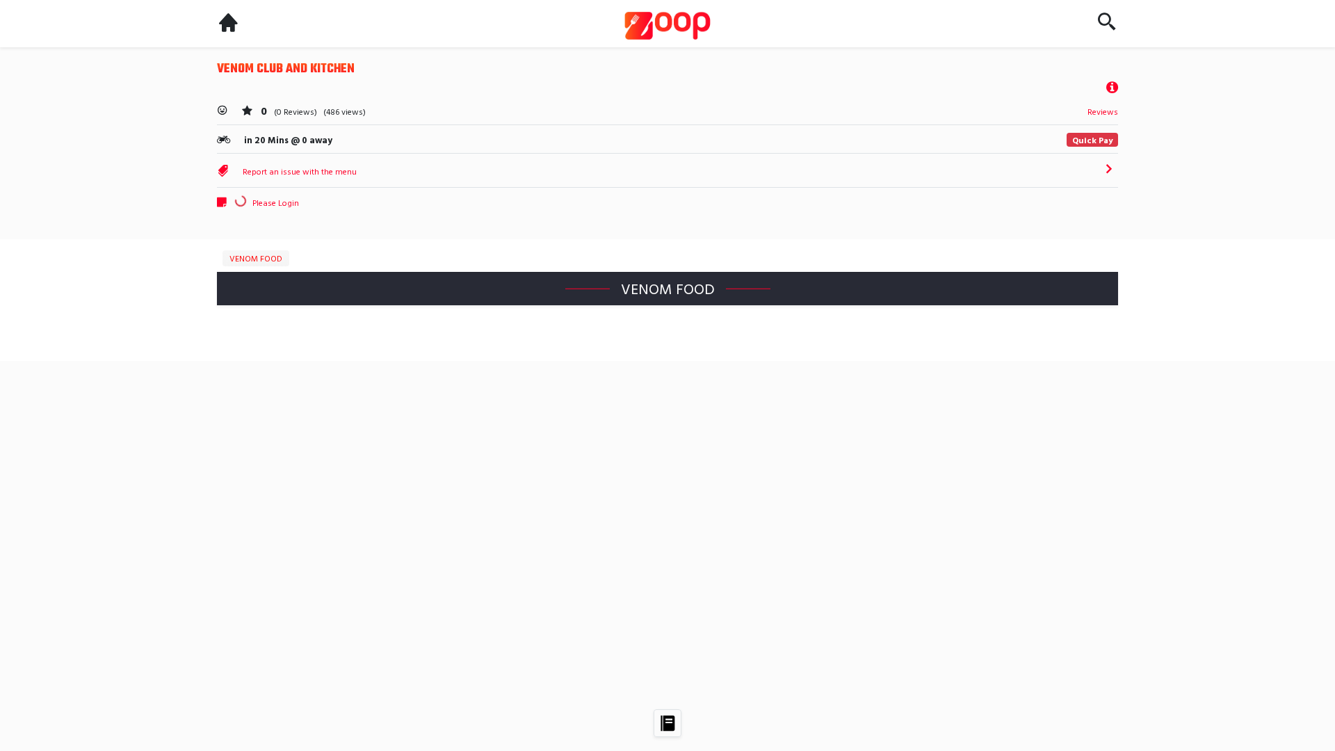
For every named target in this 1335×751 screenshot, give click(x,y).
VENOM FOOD (255, 258)
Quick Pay (1092, 140)
